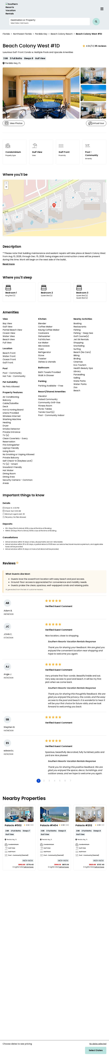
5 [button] (59, 780)
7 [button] (70, 780)
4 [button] (54, 780)
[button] (49, 21)
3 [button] (49, 780)
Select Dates (96, 1050)
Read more (9, 264)
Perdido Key (41, 33)
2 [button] (44, 780)
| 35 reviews (99, 46)
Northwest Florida (22, 33)
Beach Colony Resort (62, 33)
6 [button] (65, 780)
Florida (6, 33)
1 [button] (38, 780)
